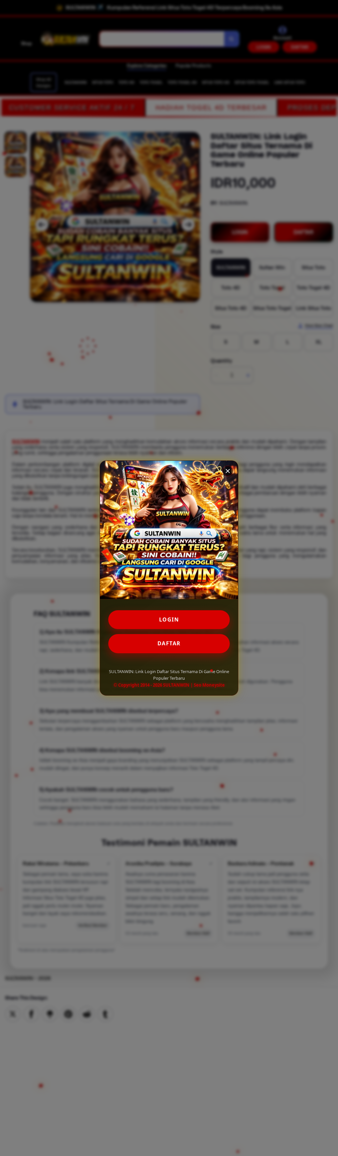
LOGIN (169, 619)
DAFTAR (169, 643)
